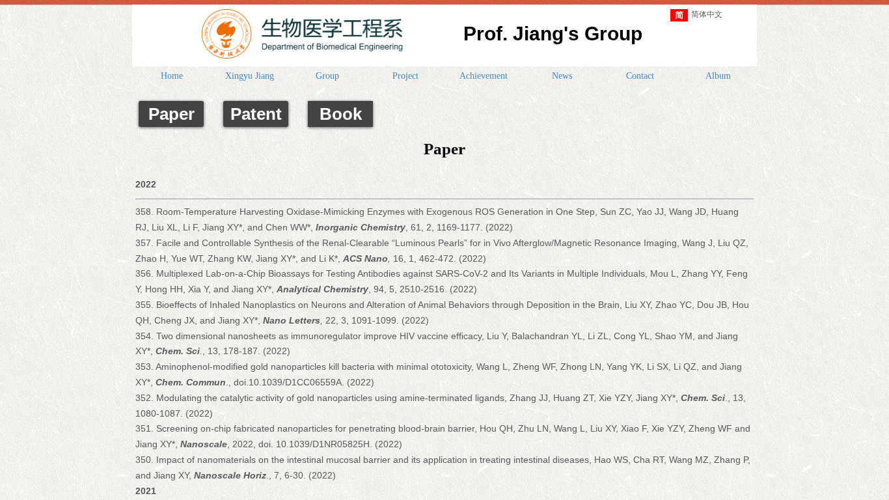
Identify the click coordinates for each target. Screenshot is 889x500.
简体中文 (706, 14)
